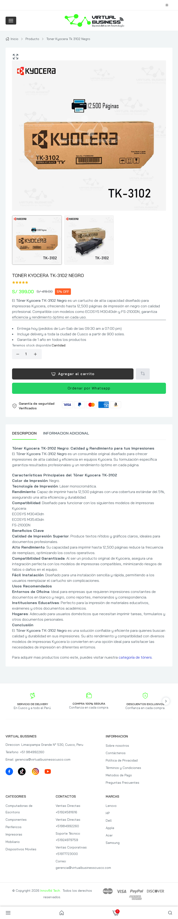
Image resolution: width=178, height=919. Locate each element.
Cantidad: (59, 345)
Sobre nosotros (117, 745)
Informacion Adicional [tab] (66, 433)
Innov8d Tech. (50, 890)
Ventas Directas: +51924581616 (68, 809)
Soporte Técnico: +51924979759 (68, 836)
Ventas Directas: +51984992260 (68, 822)
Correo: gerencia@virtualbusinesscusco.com (76, 864)
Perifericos (14, 827)
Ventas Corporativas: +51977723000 (71, 850)
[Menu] (11, 21)
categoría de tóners (135, 657)
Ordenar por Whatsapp (89, 388)
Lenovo (111, 806)
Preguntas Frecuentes (122, 782)
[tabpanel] (89, 552)
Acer (109, 835)
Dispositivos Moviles (21, 849)
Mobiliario (13, 842)
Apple (110, 828)
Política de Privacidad (122, 760)
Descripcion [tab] (24, 433)
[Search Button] (170, 912)
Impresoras (14, 834)
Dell (109, 820)
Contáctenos (116, 753)
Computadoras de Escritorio (19, 809)
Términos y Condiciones (123, 768)
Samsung (113, 843)
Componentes (16, 819)
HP (108, 813)
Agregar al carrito (76, 374)
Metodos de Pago (119, 775)
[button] (89, 405)
